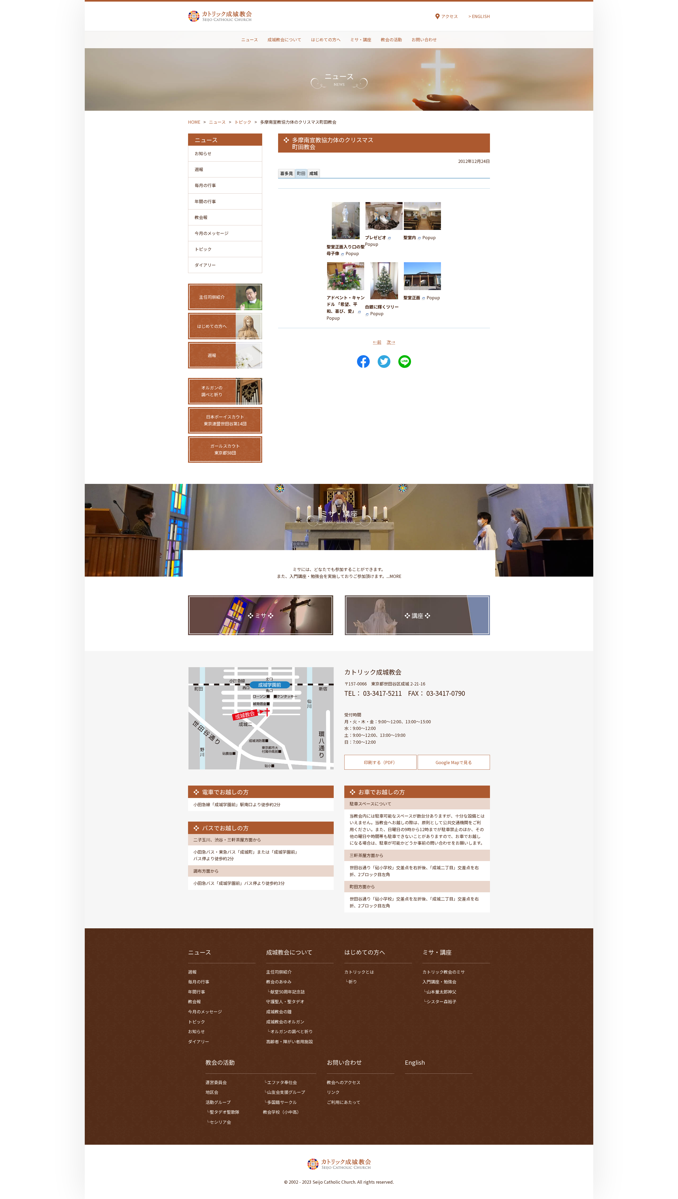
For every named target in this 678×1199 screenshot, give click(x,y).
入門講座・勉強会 (439, 981)
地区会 (212, 1092)
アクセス (449, 16)
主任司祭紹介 (279, 972)
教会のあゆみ (279, 981)
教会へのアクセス (343, 1082)
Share (363, 361)
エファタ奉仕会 (282, 1082)
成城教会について (284, 39)
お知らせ (203, 153)
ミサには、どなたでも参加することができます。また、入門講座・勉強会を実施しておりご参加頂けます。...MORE (339, 572)
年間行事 (196, 991)
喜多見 (286, 173)
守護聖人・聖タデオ (285, 1001)
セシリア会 (220, 1122)
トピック (203, 249)
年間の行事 (205, 201)
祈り (353, 981)
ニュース (249, 39)
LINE (404, 361)
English (415, 1062)
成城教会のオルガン (285, 1021)
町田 (301, 173)
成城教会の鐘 (279, 1011)
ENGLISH (481, 16)
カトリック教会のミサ (443, 972)
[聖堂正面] (422, 286)
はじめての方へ (326, 39)
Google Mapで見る (454, 762)
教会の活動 (391, 39)
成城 (313, 173)
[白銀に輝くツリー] (384, 295)
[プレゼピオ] (384, 226)
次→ (391, 342)
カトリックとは (359, 972)
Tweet (384, 361)
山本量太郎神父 (441, 991)
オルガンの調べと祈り (291, 1031)
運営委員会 (216, 1082)
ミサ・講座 (360, 39)
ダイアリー (205, 265)
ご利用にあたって (343, 1102)
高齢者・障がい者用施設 (289, 1041)
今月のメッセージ (212, 233)
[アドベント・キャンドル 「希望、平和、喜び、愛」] (345, 286)
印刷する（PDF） (380, 762)
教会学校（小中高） (282, 1112)
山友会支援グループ (286, 1092)
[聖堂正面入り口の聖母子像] (346, 235)
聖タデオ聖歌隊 (224, 1112)
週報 (199, 169)
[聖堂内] (422, 226)
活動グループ (218, 1102)
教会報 (201, 217)
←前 (377, 342)
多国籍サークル (282, 1102)
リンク (333, 1092)
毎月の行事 (205, 185)
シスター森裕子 (441, 1001)
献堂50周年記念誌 (287, 991)
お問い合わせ (424, 39)
